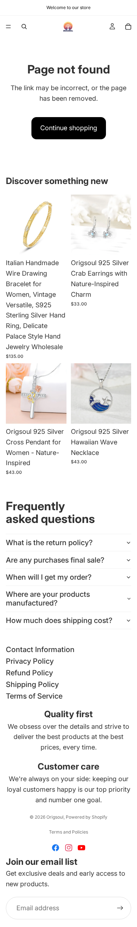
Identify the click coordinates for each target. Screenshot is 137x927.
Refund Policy (29, 672)
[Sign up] (120, 908)
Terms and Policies (68, 832)
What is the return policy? (49, 542)
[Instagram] (68, 847)
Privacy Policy (30, 661)
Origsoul (55, 817)
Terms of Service (34, 696)
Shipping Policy (32, 684)
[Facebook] (55, 847)
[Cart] (128, 27)
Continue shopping (68, 128)
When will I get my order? (49, 577)
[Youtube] (81, 847)
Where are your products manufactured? (48, 598)
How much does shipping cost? (59, 620)
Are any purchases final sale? (55, 560)
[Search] (24, 27)
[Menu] (8, 26)
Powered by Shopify (86, 817)
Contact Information (40, 649)
